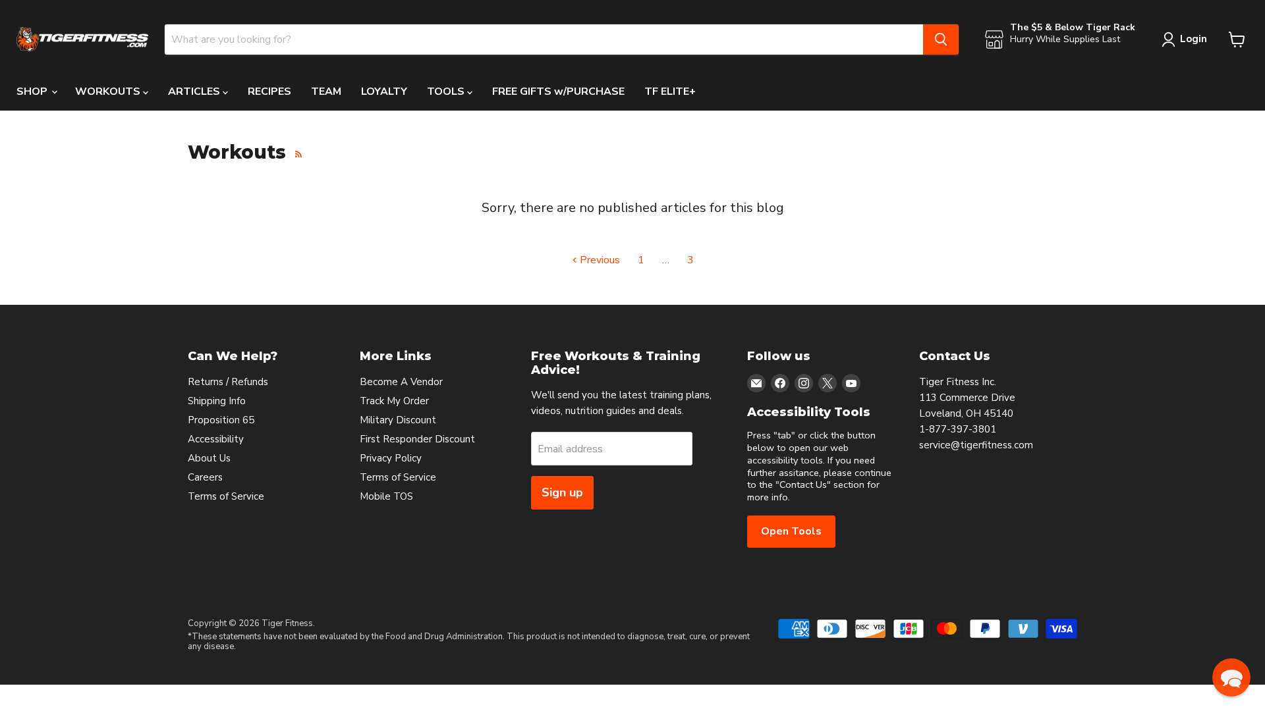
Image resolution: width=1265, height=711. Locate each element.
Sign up (562, 492)
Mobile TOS (386, 496)
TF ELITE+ (670, 91)
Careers (205, 477)
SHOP (33, 91)
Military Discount (398, 420)
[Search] (941, 39)
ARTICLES (195, 91)
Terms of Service (226, 496)
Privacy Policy (391, 458)
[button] (1231, 677)
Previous (598, 260)
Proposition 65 (221, 420)
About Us (209, 458)
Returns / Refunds (228, 381)
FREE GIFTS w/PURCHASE (558, 91)
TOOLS (447, 91)
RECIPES (269, 91)
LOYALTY (384, 91)
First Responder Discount (417, 439)
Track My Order (394, 401)
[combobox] (544, 39)
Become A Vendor (401, 381)
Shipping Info (217, 401)
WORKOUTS (109, 91)
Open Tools (791, 531)
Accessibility (216, 439)
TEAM (326, 91)
